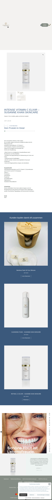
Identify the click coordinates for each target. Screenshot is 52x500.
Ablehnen (32, 494)
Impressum (42, 497)
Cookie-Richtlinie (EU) (29, 481)
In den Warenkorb (13, 125)
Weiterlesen (26, 399)
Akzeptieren (23, 494)
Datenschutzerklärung (36, 497)
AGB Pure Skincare (42, 479)
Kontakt (20, 481)
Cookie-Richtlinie (28, 497)
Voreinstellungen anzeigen (43, 494)
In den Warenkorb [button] (26, 276)
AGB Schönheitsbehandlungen (30, 479)
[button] (49, 484)
